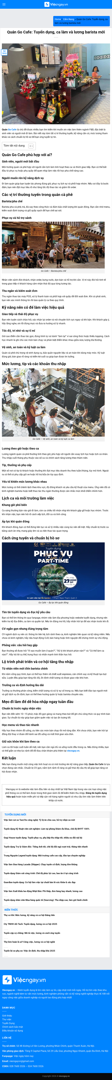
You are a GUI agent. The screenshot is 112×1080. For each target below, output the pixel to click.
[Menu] (4, 4)
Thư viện (6, 1019)
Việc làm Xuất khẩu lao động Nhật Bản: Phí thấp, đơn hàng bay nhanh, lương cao (43, 891)
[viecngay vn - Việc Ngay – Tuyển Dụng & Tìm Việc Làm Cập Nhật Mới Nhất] (56, 4)
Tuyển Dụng (8, 1023)
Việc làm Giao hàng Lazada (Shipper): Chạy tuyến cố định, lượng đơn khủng (40, 864)
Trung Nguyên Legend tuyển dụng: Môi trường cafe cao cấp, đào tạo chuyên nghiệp (44, 855)
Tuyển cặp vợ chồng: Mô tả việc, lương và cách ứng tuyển (32, 933)
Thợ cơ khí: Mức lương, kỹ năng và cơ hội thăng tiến (29, 915)
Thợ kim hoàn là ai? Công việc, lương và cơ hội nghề (29, 942)
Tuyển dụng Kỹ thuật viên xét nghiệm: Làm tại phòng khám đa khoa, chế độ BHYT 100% (46, 829)
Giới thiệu (7, 1015)
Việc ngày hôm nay (24, 1056)
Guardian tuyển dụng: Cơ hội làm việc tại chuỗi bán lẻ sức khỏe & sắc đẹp (39, 882)
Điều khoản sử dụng (12, 1030)
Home (58, 19)
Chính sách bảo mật (12, 1026)
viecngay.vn (73, 750)
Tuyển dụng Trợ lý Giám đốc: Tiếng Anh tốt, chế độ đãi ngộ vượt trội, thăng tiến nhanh (46, 846)
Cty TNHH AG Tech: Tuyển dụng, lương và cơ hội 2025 (30, 924)
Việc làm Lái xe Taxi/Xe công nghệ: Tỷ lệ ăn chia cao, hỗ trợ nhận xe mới (39, 820)
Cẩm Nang (68, 19)
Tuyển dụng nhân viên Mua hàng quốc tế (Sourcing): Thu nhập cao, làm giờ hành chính (46, 900)
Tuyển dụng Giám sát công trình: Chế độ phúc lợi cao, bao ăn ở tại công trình (41, 873)
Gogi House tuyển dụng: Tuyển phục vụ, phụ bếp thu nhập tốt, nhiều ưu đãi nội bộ (43, 837)
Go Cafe (12, 129)
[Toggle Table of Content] (29, 146)
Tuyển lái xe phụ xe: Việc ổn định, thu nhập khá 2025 (29, 950)
